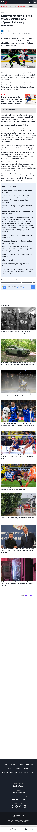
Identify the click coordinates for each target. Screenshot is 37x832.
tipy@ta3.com (18, 786)
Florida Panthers (6, 282)
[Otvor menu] (35, 2)
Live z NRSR (12, 6)
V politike (30, 6)
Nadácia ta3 (10, 768)
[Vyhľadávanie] (29, 2)
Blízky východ (21, 6)
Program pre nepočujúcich (9, 772)
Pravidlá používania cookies (27, 772)
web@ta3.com (18, 799)
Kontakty (18, 768)
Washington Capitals (21, 279)
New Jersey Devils (27, 282)
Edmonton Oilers (16, 282)
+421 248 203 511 (18, 793)
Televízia (5, 764)
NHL (34, 282)
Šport (3, 12)
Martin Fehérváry (10, 279)
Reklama (20, 764)
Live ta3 (5, 6)
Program (13, 764)
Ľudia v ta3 (27, 768)
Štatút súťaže (29, 764)
